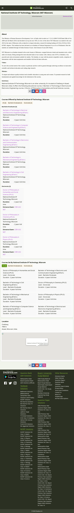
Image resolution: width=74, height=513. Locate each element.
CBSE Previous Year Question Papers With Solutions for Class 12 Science (44, 425)
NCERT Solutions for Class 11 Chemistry (26, 457)
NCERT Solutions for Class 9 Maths (26, 474)
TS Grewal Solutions (26, 416)
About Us (58, 394)
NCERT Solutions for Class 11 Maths (26, 449)
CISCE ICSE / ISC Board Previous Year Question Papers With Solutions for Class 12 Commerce (45, 486)
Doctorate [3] (28, 103)
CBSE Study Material (44, 379)
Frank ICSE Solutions (26, 424)
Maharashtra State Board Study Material (44, 382)
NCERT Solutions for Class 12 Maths (26, 433)
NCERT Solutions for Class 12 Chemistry (26, 441)
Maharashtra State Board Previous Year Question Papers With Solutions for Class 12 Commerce (44, 450)
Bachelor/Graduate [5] (15, 103)
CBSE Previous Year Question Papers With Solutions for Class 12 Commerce (44, 417)
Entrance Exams (60, 376)
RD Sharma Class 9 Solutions (26, 409)
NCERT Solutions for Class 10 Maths (26, 466)
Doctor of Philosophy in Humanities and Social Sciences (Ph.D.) (11, 192)
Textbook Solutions (24, 387)
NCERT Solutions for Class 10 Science (26, 470)
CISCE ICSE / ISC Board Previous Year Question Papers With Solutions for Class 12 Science (45, 494)
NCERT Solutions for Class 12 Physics (26, 437)
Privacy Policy (59, 388)
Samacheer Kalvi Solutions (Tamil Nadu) (27, 396)
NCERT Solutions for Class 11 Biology (26, 461)
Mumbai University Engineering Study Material (43, 395)
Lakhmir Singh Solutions (24, 413)
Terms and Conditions (61, 390)
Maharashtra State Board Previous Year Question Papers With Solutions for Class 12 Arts (44, 440)
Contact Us (58, 392)
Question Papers (60, 380)
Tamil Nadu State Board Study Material (45, 386)
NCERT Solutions (25, 399)
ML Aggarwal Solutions (27, 426)
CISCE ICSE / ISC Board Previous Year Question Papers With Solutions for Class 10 (45, 502)
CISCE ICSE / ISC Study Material (44, 390)
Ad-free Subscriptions (61, 398)
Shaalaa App (59, 396)
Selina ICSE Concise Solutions (26, 421)
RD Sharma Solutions (26, 402)
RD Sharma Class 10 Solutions (26, 405)
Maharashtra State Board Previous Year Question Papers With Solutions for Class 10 (44, 470)
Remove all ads (67, 16)
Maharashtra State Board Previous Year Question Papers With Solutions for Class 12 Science (44, 461)
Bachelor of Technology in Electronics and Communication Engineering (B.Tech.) (16, 142)
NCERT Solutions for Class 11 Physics (26, 453)
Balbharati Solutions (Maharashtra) (26, 392)
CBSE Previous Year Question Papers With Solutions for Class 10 (44, 432)
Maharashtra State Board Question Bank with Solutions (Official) (27, 381)
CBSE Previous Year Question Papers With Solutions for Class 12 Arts (44, 409)
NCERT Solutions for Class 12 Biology (26, 445)
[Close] (46, 340)
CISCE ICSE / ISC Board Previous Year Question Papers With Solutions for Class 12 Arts (45, 478)
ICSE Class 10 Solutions (27, 418)
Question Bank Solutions (59, 383)
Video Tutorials (59, 378)
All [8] (4, 103)
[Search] (71, 8)
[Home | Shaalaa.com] (31, 8)
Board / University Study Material (45, 374)
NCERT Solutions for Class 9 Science (26, 478)
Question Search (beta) (62, 386)
